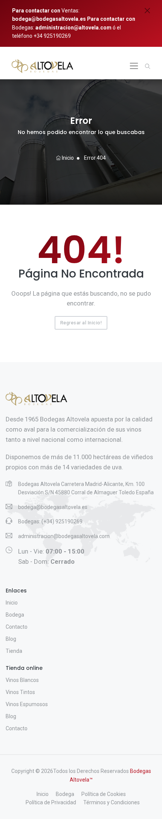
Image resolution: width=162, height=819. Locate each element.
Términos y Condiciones (111, 802)
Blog (11, 639)
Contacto (17, 627)
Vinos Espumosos (27, 704)
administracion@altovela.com (73, 28)
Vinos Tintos (20, 692)
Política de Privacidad (51, 802)
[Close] (147, 10)
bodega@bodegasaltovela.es (49, 19)
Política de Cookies (103, 794)
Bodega (15, 615)
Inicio (67, 158)
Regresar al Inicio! (81, 322)
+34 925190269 (51, 36)
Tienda (14, 651)
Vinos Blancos (22, 680)
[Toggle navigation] (134, 65)
